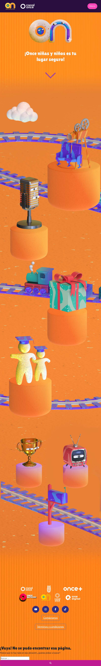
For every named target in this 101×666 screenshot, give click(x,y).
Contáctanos (50, 617)
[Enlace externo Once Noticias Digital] (28, 597)
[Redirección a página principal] (10, 6)
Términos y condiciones (50, 626)
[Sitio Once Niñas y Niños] (46, 597)
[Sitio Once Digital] (73, 597)
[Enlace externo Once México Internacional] (57, 597)
